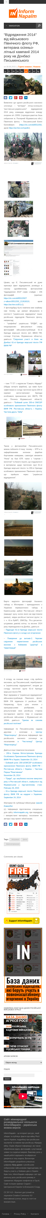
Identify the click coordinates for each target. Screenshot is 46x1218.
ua (26, 71)
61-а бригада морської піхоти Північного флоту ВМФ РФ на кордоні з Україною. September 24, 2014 (23, 794)
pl (29, 71)
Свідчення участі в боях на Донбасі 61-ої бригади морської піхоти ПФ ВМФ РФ (23, 342)
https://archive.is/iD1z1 (13, 304)
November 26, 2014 (12, 775)
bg (38, 71)
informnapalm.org (21, 812)
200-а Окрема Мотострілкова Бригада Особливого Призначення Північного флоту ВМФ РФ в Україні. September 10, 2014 (23, 756)
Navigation (14, 26)
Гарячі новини (25, 67)
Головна (5, 1214)
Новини (36, 67)
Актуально (15, 839)
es (18, 71)
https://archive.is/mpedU (19, 128)
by (22, 71)
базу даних (17, 1165)
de (14, 71)
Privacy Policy (20, 1214)
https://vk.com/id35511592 (31, 125)
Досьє (25, 839)
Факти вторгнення (12, 844)
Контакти (35, 1214)
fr (9, 71)
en (34, 71)
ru (5, 71)
